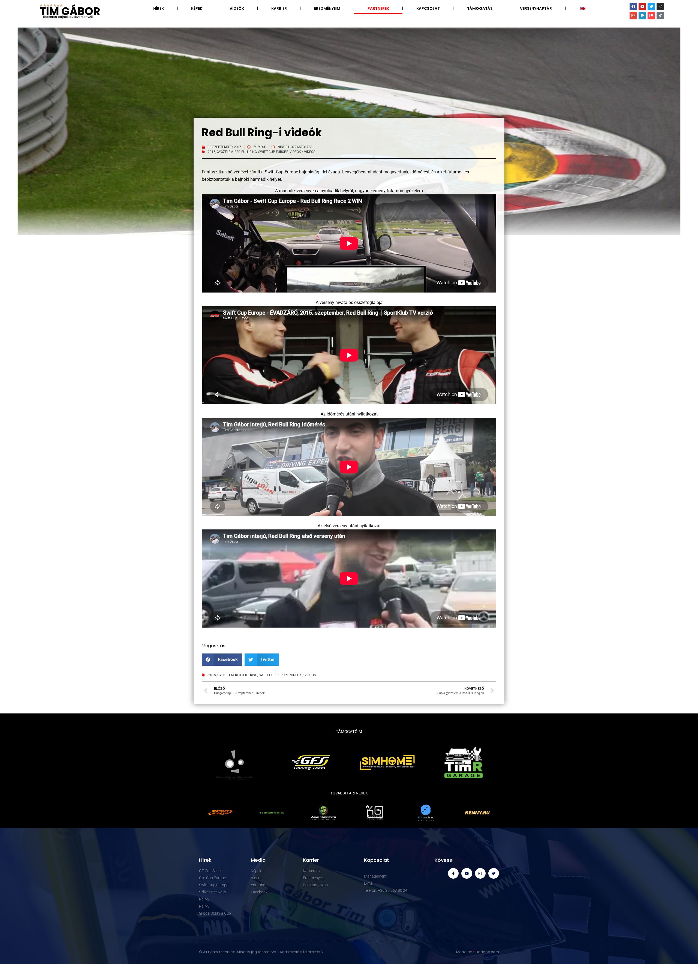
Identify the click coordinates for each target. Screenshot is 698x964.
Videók (237, 8)
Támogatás (480, 8)
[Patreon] (651, 15)
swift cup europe (273, 152)
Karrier (279, 8)
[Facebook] (633, 6)
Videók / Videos (302, 152)
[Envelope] (633, 15)
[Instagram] (660, 6)
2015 (211, 152)
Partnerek (378, 8)
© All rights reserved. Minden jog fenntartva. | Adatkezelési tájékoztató (261, 951)
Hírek (158, 8)
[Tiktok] (660, 15)
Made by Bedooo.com (477, 951)
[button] (222, 659)
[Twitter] (651, 6)
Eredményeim (327, 8)
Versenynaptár (536, 8)
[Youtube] (642, 6)
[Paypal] (642, 15)
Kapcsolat (428, 8)
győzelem (225, 152)
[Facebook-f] (453, 873)
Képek (196, 8)
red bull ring (245, 152)
